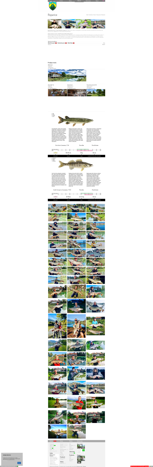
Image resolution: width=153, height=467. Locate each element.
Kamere (79, 455)
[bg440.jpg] (95, 243)
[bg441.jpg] (76, 243)
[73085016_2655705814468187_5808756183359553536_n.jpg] (76, 291)
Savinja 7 (61, 445)
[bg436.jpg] (57, 252)
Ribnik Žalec (70, 43)
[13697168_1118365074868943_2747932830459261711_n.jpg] (76, 402)
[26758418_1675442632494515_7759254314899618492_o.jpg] (95, 373)
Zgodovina (51, 445)
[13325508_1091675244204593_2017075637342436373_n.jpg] (57, 416)
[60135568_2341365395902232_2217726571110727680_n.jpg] (57, 345)
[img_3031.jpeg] (57, 291)
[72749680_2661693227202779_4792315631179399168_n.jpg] (57, 358)
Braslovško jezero (61, 43)
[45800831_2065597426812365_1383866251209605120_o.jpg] (76, 345)
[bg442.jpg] (57, 243)
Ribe (87, 14)
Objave (97, 0)
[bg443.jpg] (95, 234)
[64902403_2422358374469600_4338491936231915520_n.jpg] (95, 291)
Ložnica (61, 453)
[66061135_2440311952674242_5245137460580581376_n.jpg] (95, 345)
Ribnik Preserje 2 (51, 43)
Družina (61, 0)
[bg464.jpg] (95, 279)
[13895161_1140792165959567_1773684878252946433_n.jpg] (57, 402)
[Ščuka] (76, 135)
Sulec (70, 456)
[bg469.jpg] (76, 279)
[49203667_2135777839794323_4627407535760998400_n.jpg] (95, 305)
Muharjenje (71, 459)
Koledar (51, 449)
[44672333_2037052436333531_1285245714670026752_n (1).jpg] (76, 387)
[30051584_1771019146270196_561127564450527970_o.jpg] (95, 387)
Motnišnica (62, 455)
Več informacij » (5, 460)
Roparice (70, 460)
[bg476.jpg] (57, 279)
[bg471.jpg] (57, 225)
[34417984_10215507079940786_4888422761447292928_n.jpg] (76, 373)
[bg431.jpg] (95, 252)
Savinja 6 (61, 444)
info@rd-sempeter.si (52, 462)
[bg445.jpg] (57, 234)
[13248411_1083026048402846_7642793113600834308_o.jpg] (95, 416)
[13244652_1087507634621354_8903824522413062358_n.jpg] (76, 416)
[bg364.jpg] (57, 216)
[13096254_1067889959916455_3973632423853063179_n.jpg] (57, 431)
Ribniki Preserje (63, 446)
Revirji (70, 0)
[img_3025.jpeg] (57, 305)
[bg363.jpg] (76, 216)
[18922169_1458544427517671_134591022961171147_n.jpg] (95, 358)
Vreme (95, 14)
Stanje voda (99, 14)
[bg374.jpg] (95, 216)
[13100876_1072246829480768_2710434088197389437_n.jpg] (76, 431)
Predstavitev (52, 444)
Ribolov (79, 0)
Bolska (61, 452)
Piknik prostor (62, 458)
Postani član (52, 446)
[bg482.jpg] (76, 261)
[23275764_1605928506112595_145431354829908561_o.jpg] (57, 387)
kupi (56, 43)
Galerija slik (62, 463)
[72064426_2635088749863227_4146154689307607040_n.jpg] (57, 325)
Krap (70, 457)
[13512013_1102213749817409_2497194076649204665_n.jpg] (95, 402)
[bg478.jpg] (76, 270)
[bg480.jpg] (57, 270)
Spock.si (151, 466)
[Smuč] (76, 179)
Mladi (51, 448)
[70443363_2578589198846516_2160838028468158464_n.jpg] (95, 325)
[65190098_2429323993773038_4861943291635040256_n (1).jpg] (76, 305)
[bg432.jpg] (76, 252)
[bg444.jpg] (76, 234)
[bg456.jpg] (95, 225)
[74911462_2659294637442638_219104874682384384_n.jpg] (76, 325)
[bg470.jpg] (76, 225)
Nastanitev (103, 14)
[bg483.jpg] (57, 261)
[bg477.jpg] (95, 270)
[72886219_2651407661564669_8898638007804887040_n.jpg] (76, 358)
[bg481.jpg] (95, 261)
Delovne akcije (52, 451)
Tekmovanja (88, 0)
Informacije (71, 453)
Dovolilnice (91, 14)
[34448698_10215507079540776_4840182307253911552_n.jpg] (57, 373)
